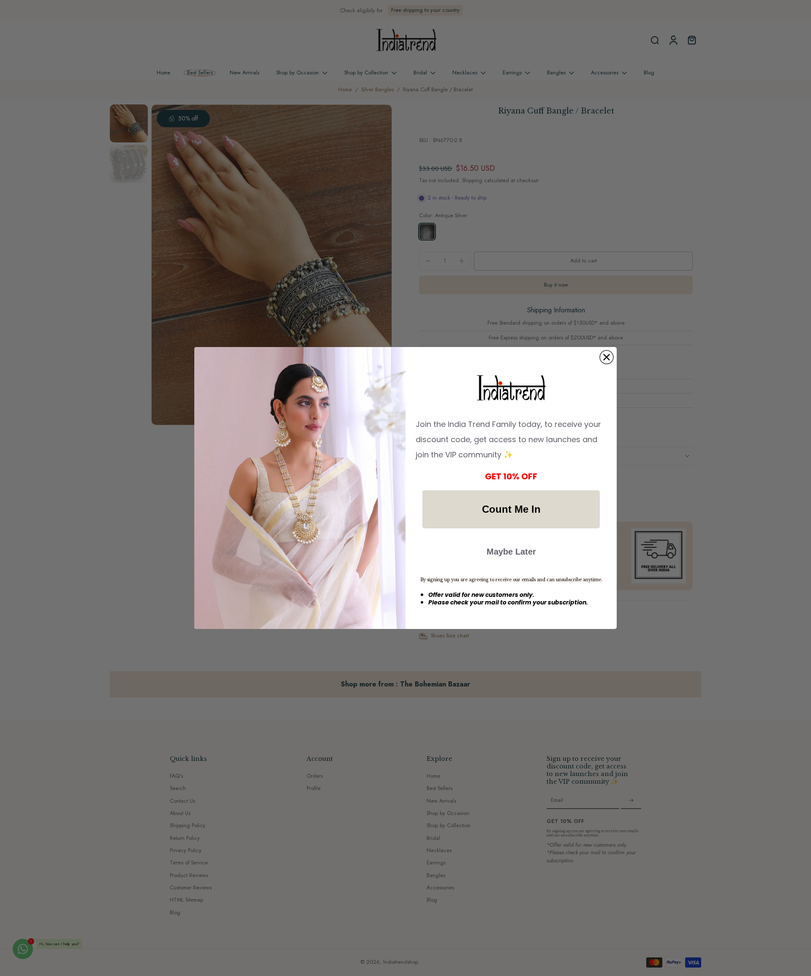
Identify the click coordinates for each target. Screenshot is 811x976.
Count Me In (511, 509)
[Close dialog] (606, 357)
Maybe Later (511, 551)
